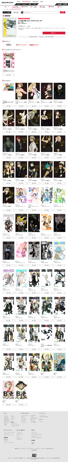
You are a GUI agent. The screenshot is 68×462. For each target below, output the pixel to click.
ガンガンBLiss (33, 420)
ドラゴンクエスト (19, 432)
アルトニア (5, 441)
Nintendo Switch (6, 420)
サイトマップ (43, 448)
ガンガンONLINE (33, 415)
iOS (11, 415)
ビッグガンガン (23, 422)
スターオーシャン (19, 437)
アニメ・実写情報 (33, 422)
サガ (17, 436)
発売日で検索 (16, 12)
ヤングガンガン (23, 420)
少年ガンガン (23, 416)
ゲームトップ (6, 415)
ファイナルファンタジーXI (15, 426)
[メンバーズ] (24, 4)
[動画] (30, 4)
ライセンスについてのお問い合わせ (36, 437)
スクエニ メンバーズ (7, 433)
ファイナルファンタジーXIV (15, 424)
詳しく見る (8, 106)
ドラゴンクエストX (14, 423)
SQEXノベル (32, 419)
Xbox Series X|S (6, 422)
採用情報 (32, 443)
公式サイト (53, 33)
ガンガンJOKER (23, 419)
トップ (4, 9)
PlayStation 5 (6, 416)
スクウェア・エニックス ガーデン (9, 442)
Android (12, 416)
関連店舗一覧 (6, 439)
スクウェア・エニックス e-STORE (9, 432)
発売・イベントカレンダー (35, 433)
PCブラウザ (13, 418)
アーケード (12, 419)
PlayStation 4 (6, 418)
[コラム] (34, 4)
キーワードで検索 (7, 12)
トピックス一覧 (33, 432)
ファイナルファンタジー (20, 433)
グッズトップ (41, 421)
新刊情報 (7, 9)
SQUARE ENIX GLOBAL (49, 448)
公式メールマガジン (34, 436)
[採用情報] (65, 4)
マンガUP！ (32, 416)
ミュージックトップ (42, 415)
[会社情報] (59, 4)
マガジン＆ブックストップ (25, 415)
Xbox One (5, 423)
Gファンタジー (23, 418)
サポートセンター (37, 448)
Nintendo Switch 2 (7, 419)
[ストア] (18, 4)
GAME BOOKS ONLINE (34, 418)
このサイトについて (23, 448)
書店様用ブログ (17, 448)
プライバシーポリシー (30, 448)
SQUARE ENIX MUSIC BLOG (44, 416)
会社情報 (32, 442)
